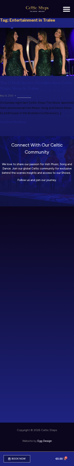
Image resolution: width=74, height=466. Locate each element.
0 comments (24, 95)
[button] (66, 9)
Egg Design (44, 441)
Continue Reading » (13, 122)
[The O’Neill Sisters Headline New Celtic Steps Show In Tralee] (37, 75)
